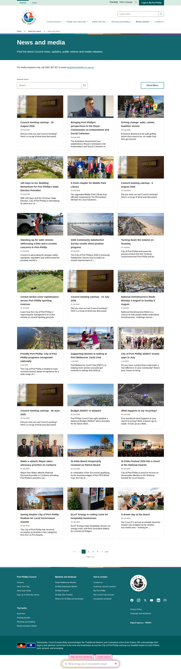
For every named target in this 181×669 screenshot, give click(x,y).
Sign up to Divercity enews (28, 595)
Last (106, 552)
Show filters (152, 85)
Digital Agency (136, 623)
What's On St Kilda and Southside (69, 599)
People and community (76, 22)
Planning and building (121, 22)
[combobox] (141, 14)
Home (19, 31)
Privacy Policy (136, 609)
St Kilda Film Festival (64, 595)
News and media (24, 591)
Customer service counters (104, 586)
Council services (53, 22)
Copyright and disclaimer (140, 613)
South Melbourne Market (65, 582)
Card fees (21, 613)
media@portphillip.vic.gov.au (80, 67)
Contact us (159, 22)
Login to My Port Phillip (151, 3)
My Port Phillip (99, 591)
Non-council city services (103, 595)
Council (23, 3)
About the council (34, 31)
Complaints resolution (102, 599)
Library (34, 3)
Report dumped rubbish (27, 626)
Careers (20, 582)
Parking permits (23, 618)
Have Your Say (23, 586)
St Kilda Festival (62, 591)
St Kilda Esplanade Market (66, 586)
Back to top (167, 663)
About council (142, 22)
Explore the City (98, 22)
